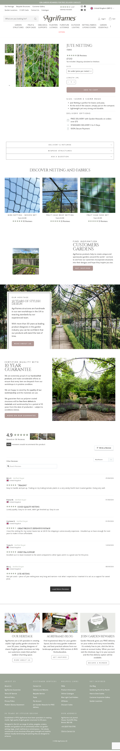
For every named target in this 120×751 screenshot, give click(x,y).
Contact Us (35, 10)
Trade (35, 697)
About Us (8, 686)
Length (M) (73, 78)
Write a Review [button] (105, 448)
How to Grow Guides (97, 693)
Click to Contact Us (68, 731)
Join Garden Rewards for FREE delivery (44, 706)
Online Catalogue (67, 693)
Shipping (79, 62)
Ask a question (60, 156)
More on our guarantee (21, 415)
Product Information (68, 690)
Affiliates (64, 701)
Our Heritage (9, 6)
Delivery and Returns (40, 690)
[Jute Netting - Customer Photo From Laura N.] (43, 436)
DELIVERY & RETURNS (60, 145)
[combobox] (21, 19)
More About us (22, 660)
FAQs (63, 686)
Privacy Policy (10, 701)
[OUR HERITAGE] (22, 623)
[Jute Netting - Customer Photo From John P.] (34, 436)
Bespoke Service (39, 693)
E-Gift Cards (24, 10)
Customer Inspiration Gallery (100, 697)
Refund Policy (10, 697)
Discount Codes (67, 705)
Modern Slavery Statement (14, 705)
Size (69, 66)
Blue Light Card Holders (69, 697)
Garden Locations (11, 10)
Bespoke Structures (23, 6)
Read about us (23, 344)
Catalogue (45, 10)
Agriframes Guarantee (13, 690)
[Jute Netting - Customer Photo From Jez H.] (51, 436)
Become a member (97, 663)
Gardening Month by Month (100, 690)
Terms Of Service (11, 693)
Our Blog (93, 686)
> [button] (60, 589)
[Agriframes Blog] (60, 623)
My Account (37, 701)
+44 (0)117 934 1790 (68, 726)
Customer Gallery (38, 6)
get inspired (83, 268)
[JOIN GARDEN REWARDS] (97, 623)
